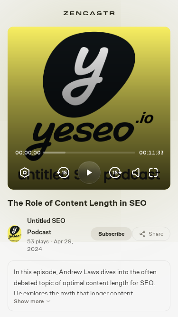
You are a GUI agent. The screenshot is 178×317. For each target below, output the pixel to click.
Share (156, 234)
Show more (29, 301)
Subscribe (111, 234)
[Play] (89, 172)
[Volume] (138, 172)
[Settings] (24, 172)
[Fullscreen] (153, 172)
